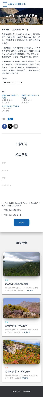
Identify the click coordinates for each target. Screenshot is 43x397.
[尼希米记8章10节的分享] (21, 308)
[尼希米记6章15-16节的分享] (21, 352)
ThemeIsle (23, 391)
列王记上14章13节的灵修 (16, 284)
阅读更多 (30, 290)
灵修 (10, 119)
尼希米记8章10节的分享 (16, 326)
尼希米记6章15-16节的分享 (17, 371)
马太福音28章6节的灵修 (10, 106)
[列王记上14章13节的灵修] (21, 264)
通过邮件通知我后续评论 (12, 210)
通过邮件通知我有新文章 (12, 215)
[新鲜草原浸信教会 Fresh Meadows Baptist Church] (15, 4)
